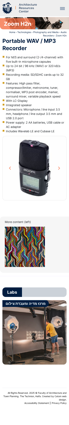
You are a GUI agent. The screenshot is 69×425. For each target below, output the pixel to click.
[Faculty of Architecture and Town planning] (20, 8)
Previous (11, 168)
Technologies (24, 32)
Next (59, 168)
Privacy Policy (59, 403)
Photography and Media (46, 32)
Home (12, 32)
